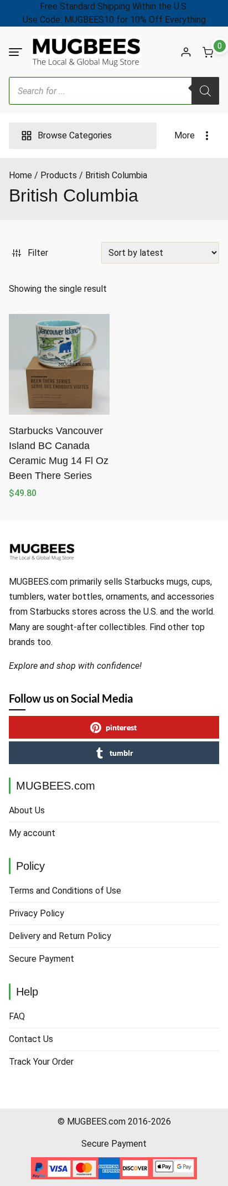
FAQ (17, 1016)
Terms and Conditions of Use (65, 890)
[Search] (205, 91)
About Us (27, 810)
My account (32, 833)
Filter (38, 252)
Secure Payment (41, 958)
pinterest (121, 727)
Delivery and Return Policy (60, 936)
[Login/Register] (186, 52)
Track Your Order (41, 1061)
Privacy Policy (36, 913)
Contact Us (31, 1039)
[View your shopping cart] (208, 52)
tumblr (121, 752)
